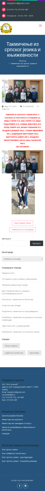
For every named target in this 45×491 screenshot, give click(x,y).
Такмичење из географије (22, 229)
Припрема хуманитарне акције (15, 285)
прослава (34, 352)
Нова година (11, 345)
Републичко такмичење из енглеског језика (20, 332)
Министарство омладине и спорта (16, 423)
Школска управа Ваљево (12, 415)
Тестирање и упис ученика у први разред (19, 279)
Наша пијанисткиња (22, 223)
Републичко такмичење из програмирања (20, 311)
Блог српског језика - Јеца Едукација (17, 457)
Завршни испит (8, 273)
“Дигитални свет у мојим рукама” (16, 326)
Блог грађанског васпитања (14, 453)
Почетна (22, 61)
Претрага (6, 239)
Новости (5, 109)
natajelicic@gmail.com (18, 3)
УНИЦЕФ (5, 433)
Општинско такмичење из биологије (17, 299)
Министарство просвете (12, 419)
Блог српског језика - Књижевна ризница (19, 461)
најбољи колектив (14, 352)
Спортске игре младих (11, 305)
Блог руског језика (10, 449)
